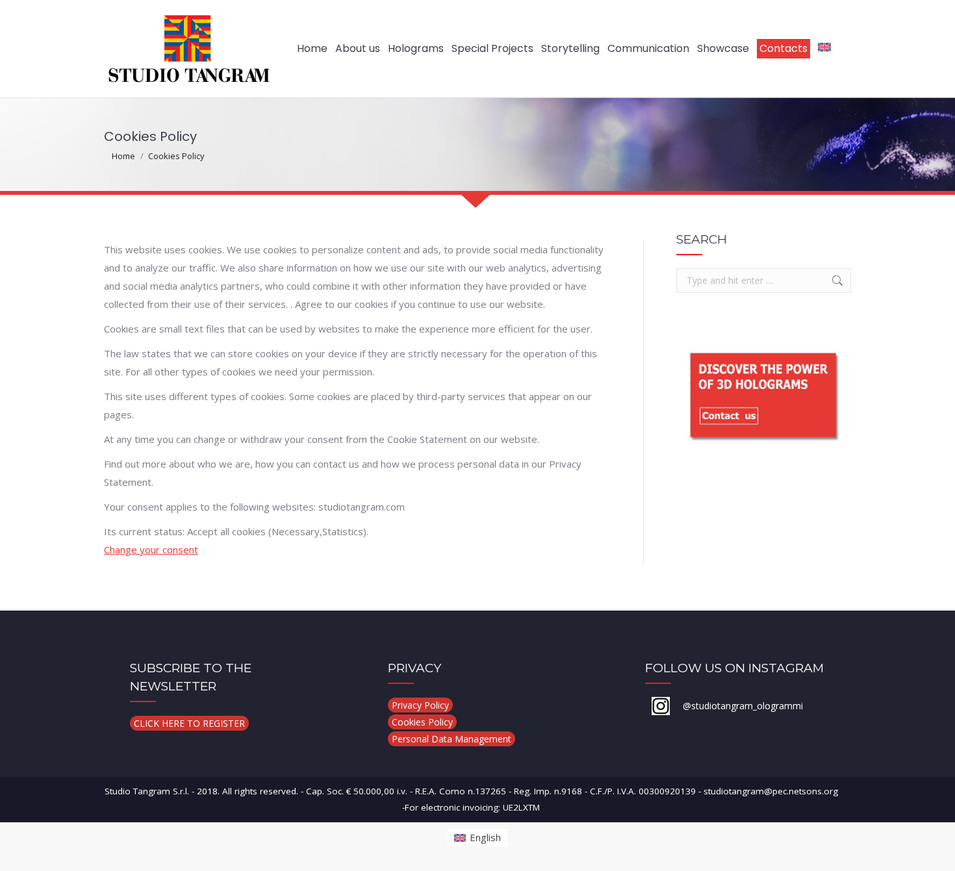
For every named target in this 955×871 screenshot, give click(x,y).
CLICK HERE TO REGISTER (189, 723)
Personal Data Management (451, 739)
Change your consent (151, 549)
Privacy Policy (420, 705)
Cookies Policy (422, 722)
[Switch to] (824, 49)
